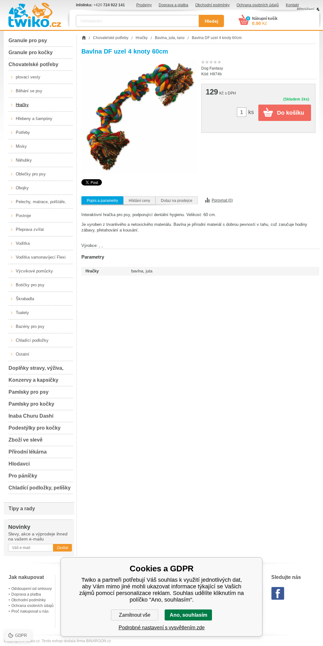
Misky (21, 146)
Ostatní (22, 354)
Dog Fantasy (212, 68)
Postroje (23, 215)
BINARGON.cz (98, 641)
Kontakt (292, 5)
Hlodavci (19, 463)
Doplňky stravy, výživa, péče (36, 369)
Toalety (22, 312)
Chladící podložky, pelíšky (40, 487)
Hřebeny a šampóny (34, 118)
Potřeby (23, 132)
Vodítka (23, 243)
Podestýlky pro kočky (35, 428)
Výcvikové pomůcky (34, 271)
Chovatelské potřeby (33, 64)
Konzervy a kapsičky (33, 380)
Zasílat (62, 548)
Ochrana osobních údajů (258, 5)
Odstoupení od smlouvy (31, 588)
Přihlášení (305, 9)
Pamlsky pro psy (29, 392)
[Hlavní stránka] (84, 38)
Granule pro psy (28, 40)
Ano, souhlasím (188, 615)
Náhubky (24, 160)
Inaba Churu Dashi (31, 416)
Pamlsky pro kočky (31, 404)
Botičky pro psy (30, 285)
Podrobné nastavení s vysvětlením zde (162, 627)
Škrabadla (25, 298)
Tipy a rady (22, 508)
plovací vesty (28, 77)
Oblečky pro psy (31, 174)
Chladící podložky (32, 340)
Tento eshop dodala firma (63, 641)
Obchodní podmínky (212, 5)
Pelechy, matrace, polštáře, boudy (41, 204)
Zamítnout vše (134, 615)
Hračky (22, 104)
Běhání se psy (29, 91)
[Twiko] (34, 15)
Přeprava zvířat (30, 229)
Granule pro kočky (31, 52)
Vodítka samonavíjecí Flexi (41, 257)
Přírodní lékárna (28, 451)
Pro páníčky (23, 475)
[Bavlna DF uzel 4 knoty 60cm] (139, 117)
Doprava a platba (173, 5)
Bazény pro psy (30, 326)
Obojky (22, 188)
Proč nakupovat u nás (30, 611)
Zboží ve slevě (26, 440)
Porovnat (222, 200)
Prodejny (144, 5)
